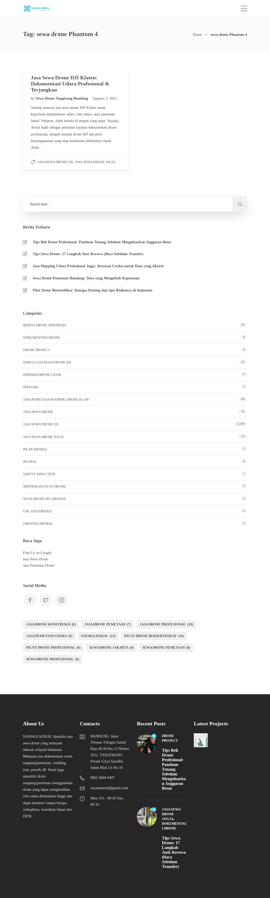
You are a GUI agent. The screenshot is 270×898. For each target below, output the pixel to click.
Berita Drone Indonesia (44, 325)
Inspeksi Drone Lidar (42, 375)
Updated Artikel (38, 524)
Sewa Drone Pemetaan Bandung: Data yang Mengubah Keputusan (86, 278)
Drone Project (36, 350)
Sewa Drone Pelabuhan (44, 499)
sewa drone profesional (52, 659)
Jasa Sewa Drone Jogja (95, 162)
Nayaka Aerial (98, 636)
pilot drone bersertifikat (154, 636)
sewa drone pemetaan (166, 647)
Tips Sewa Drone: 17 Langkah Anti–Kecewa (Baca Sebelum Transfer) (88, 254)
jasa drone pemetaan (107, 624)
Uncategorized (37, 511)
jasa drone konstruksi (51, 624)
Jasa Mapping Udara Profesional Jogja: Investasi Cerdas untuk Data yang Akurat (98, 266)
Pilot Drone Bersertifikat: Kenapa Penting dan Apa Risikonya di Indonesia (92, 290)
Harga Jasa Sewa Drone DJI (47, 362)
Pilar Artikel (35, 449)
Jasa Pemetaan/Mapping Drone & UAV (56, 399)
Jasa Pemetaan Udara (49, 636)
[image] (39, 8)
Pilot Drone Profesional (53, 647)
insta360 (30, 387)
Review (29, 462)
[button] (240, 204)
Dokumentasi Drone (41, 337)
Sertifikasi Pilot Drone (44, 486)
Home (197, 35)
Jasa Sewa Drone (38, 412)
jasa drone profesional (166, 624)
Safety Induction (39, 474)
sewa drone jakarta (111, 647)
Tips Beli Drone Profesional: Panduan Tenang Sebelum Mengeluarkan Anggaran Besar (102, 242)
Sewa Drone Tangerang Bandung (62, 98)
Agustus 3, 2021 (105, 98)
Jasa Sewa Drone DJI (55, 162)
